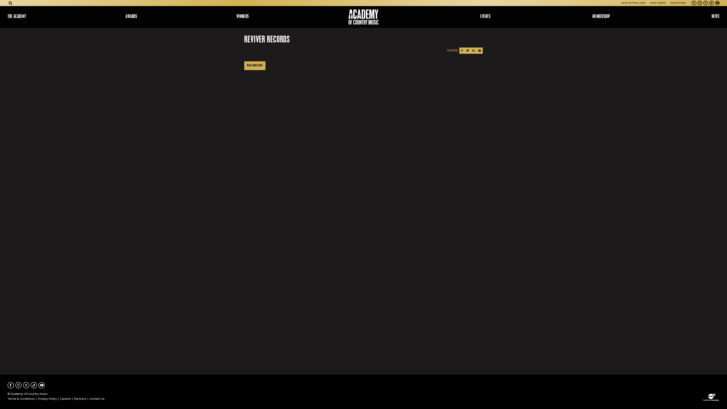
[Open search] (11, 3)
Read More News (255, 65)
